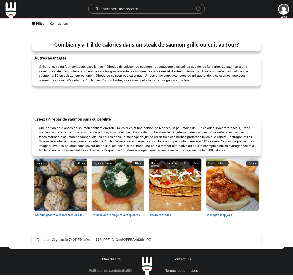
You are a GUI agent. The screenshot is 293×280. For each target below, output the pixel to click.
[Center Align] (199, 6)
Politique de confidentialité (110, 270)
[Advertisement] (146, 101)
